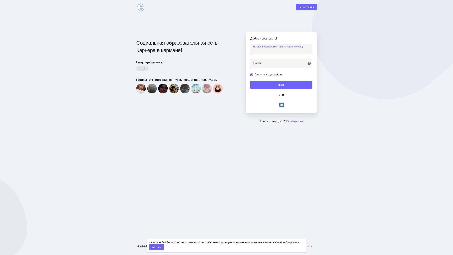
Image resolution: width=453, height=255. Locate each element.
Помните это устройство (269, 74)
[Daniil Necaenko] (185, 88)
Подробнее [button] (292, 242)
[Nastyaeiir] (218, 88)
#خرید (142, 68)
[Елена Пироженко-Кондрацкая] (163, 88)
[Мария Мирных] (207, 88)
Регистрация (306, 7)
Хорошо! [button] (156, 247)
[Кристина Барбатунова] (141, 88)
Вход (281, 84)
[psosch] (196, 88)
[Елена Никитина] (174, 88)
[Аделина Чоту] (152, 88)
